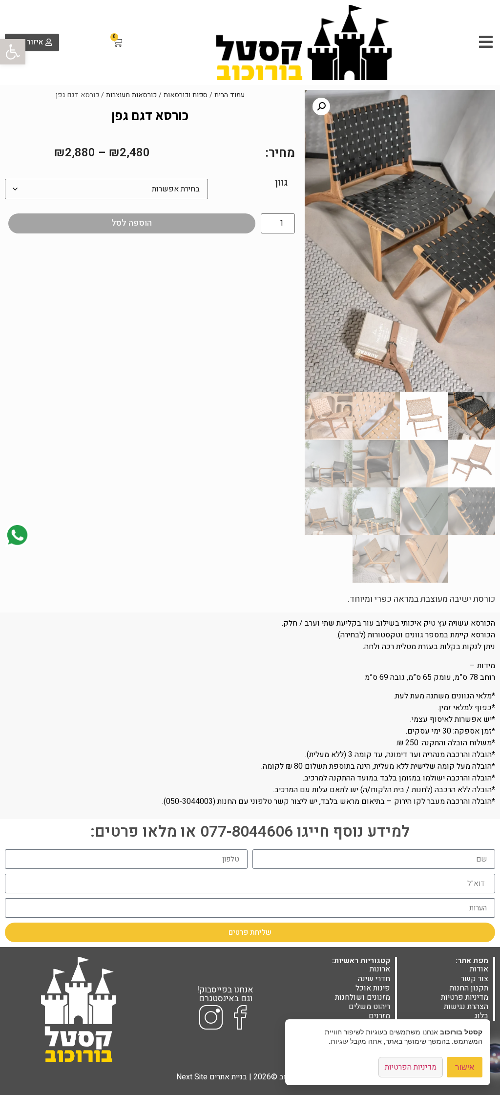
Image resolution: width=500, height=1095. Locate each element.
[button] (12, 51)
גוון (281, 183)
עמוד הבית (229, 95)
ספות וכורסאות (186, 95)
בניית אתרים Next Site (211, 1077)
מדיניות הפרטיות (411, 1067)
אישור (464, 1067)
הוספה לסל (131, 223)
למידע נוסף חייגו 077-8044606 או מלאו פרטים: (250, 831)
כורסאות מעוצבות (131, 95)
